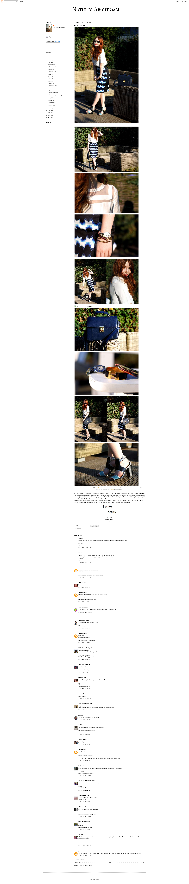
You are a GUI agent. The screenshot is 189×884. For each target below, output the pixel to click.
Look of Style (81, 739)
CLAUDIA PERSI (83, 821)
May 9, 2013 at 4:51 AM (84, 602)
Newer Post (77, 862)
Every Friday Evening (83, 703)
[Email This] (91, 526)
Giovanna (80, 677)
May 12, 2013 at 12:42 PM (84, 775)
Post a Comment (80, 859)
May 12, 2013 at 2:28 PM (84, 790)
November (52, 67)
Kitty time (51, 83)
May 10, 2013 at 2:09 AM (84, 698)
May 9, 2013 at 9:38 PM (84, 672)
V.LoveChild (81, 607)
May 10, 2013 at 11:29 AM (84, 710)
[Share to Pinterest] (98, 526)
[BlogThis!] (93, 526)
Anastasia (80, 582)
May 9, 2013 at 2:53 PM (84, 659)
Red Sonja (83, 625)
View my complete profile (59, 27)
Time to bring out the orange (55, 95)
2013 (49, 62)
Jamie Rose (81, 851)
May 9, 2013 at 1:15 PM (84, 628)
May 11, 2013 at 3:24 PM (84, 744)
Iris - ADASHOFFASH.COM (85, 780)
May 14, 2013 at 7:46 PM (84, 829)
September (52, 71)
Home (109, 862)
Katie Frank (81, 725)
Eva (79, 834)
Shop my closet (109, 519)
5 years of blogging (53, 92)
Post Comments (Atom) (86, 865)
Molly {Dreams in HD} (84, 648)
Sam (56, 25)
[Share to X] (94, 526)
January (51, 105)
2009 (49, 115)
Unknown (81, 568)
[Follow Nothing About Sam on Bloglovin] (53, 42)
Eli (79, 538)
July (50, 76)
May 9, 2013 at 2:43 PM (84, 643)
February (51, 102)
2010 (49, 113)
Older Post (141, 862)
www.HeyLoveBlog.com (84, 686)
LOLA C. (80, 807)
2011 (49, 110)
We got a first (52, 90)
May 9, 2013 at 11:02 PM (84, 688)
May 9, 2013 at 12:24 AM (84, 547)
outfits (79, 528)
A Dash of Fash (82, 788)
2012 (49, 108)
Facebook (109, 517)
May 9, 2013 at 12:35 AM (84, 577)
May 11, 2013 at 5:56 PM (84, 760)
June (50, 79)
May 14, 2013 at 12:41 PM (84, 816)
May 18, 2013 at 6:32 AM (84, 855)
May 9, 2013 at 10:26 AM (84, 615)
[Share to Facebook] (96, 526)
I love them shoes (53, 85)
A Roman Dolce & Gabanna (55, 88)
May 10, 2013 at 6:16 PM (84, 734)
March (51, 100)
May (50, 81)
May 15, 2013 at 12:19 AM (84, 845)
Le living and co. (82, 795)
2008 (49, 117)
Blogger (97, 879)
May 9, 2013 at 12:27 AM (84, 562)
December (51, 64)
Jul (79, 715)
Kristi (79, 694)
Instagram (109, 521)
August (51, 74)
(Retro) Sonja (81, 620)
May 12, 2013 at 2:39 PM (84, 801)
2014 (49, 60)
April (50, 97)
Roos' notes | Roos (83, 664)
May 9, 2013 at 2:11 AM (84, 587)
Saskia (80, 766)
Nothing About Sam (96, 9)
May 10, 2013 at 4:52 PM (84, 719)
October (51, 69)
